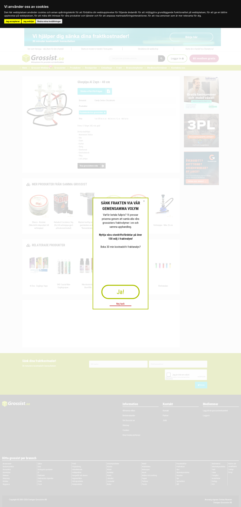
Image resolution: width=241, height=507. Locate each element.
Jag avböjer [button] (28, 21)
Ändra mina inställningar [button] (49, 21)
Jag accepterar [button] (13, 21)
